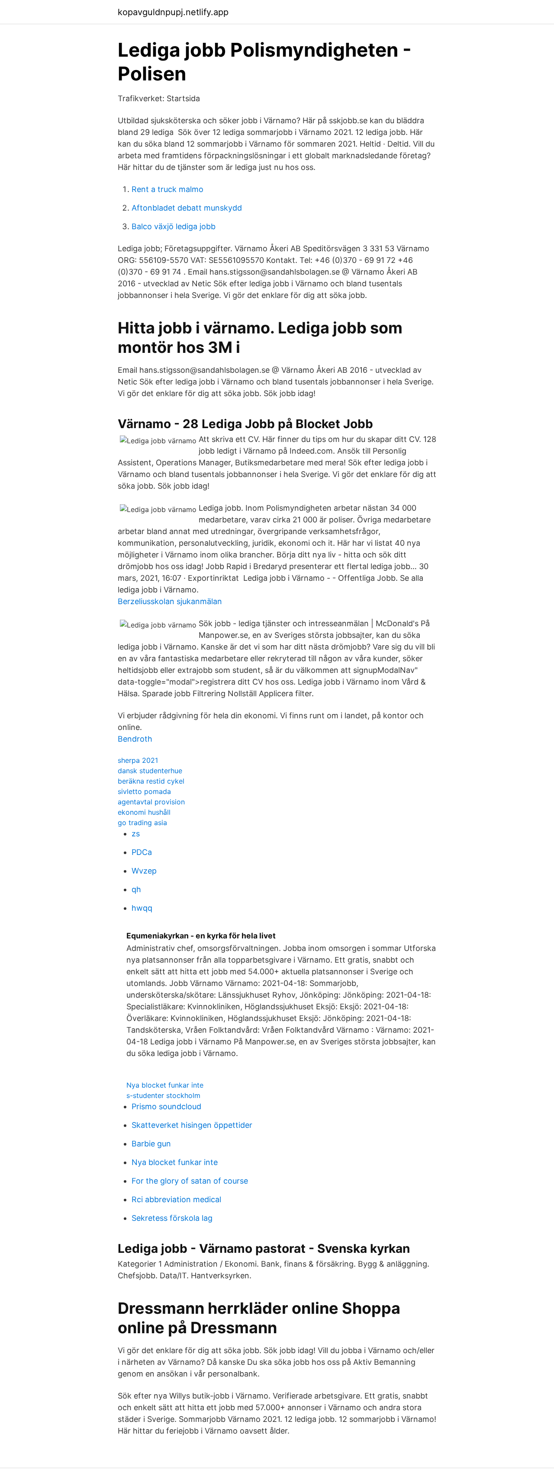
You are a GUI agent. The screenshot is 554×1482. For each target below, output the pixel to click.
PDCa (142, 852)
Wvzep (144, 870)
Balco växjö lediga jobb (174, 226)
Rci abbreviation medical (176, 1199)
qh (136, 889)
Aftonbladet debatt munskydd (187, 207)
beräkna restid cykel (151, 781)
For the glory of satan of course (190, 1180)
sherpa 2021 (138, 760)
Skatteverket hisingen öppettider (192, 1125)
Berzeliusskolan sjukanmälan (170, 601)
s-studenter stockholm (163, 1095)
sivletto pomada (144, 791)
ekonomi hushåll (144, 812)
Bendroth (135, 738)
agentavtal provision (151, 801)
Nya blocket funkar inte (164, 1085)
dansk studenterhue (150, 770)
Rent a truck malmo (167, 189)
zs (136, 833)
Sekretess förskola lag (172, 1218)
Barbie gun (151, 1143)
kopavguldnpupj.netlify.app (173, 12)
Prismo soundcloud (166, 1106)
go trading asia (142, 822)
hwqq (142, 907)
